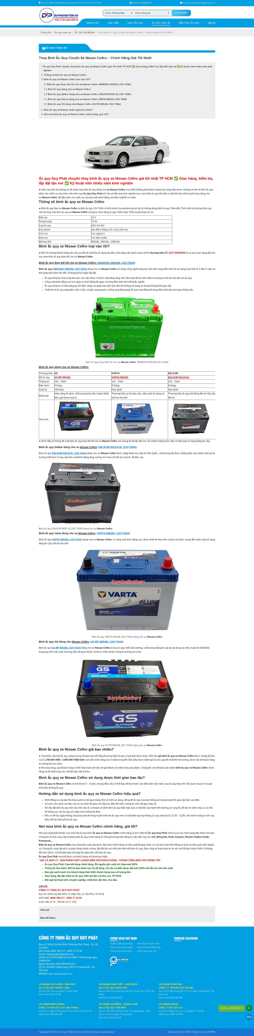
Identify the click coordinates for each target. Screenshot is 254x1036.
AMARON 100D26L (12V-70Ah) (116, 262)
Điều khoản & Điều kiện (149, 947)
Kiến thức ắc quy (189, 23)
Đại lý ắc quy (135, 23)
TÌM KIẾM (182, 13)
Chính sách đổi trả (146, 951)
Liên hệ (211, 23)
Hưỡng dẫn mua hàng (121, 944)
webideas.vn (108, 1032)
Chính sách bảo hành (121, 951)
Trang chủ (92, 23)
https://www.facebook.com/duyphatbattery (196, 944)
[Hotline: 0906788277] (249, 1008)
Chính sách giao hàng (121, 947)
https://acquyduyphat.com (60, 974)
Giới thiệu (113, 23)
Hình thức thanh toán (148, 944)
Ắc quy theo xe (161, 23)
